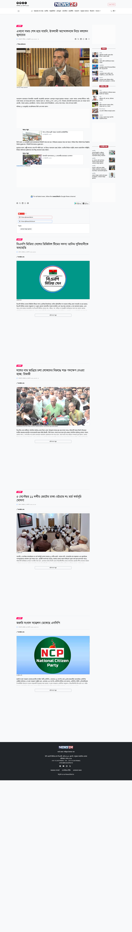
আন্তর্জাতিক (52, 11)
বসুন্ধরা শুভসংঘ (84, 11)
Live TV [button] (111, 4)
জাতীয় (46, 11)
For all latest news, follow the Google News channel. (54, 196)
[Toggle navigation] (18, 11)
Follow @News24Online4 (28, 221)
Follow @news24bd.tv (27, 217)
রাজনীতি (71, 11)
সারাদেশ (76, 11)
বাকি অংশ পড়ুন (53, 315)
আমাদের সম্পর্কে (54, 770)
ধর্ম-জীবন (64, 11)
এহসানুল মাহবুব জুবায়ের (25, 229)
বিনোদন (92, 11)
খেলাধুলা (58, 11)
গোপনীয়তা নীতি (66, 770)
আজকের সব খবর (38, 11)
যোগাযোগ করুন (77, 770)
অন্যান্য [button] (97, 11)
